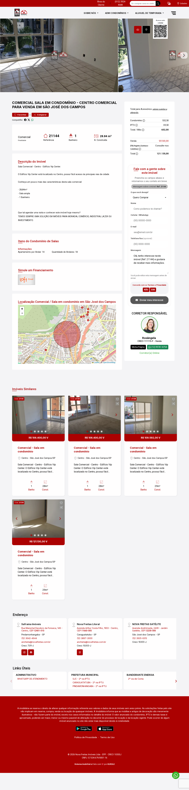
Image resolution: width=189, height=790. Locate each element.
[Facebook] (31, 652)
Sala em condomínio (55, 103)
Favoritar (21, 115)
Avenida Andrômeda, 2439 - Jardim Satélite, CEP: (150, 629)
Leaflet (97, 362)
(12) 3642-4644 (29, 638)
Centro (86, 103)
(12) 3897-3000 (84, 638)
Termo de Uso (107, 737)
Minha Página (138, 347)
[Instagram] (24, 652)
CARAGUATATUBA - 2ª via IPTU (88, 682)
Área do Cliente (101, 3)
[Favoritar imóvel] (61, 399)
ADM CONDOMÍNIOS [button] (116, 13)
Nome (133, 203)
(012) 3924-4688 (120, 3)
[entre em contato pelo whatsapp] (174, 774)
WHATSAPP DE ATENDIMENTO (32, 679)
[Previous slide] (5, 55)
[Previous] (17, 415)
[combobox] (149, 197)
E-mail (133, 227)
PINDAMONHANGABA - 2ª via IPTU (90, 686)
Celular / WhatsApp (139, 215)
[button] (169, 3)
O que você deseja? (140, 192)
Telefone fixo (141, 238)
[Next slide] (184, 55)
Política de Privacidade (85, 737)
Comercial (23, 103)
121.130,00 (164, 140)
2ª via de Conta (136, 679)
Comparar (41, 115)
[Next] (60, 415)
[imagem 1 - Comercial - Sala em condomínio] (38, 415)
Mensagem (136, 250)
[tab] (137, 29)
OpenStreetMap (109, 362)
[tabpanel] (94, 55)
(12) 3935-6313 (139, 638)
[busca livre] (158, 3)
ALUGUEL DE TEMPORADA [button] (148, 13)
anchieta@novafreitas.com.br (35, 642)
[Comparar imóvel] (61, 404)
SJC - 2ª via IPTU (81, 679)
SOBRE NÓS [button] (90, 13)
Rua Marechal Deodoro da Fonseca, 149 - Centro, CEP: (41, 629)
